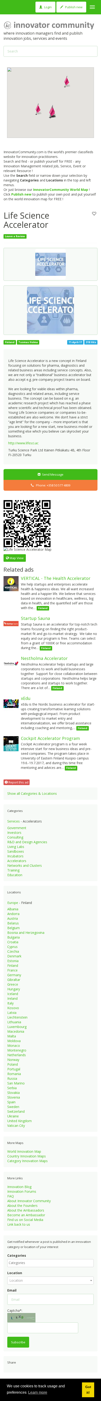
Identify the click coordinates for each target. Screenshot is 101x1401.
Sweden (13, 1106)
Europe (12, 902)
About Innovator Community (29, 1201)
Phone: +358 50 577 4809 (52, 485)
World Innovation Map (24, 1151)
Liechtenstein (17, 1017)
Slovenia (13, 1097)
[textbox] (52, 1262)
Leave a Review (15, 236)
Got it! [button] (88, 1389)
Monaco (13, 1045)
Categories (16, 1255)
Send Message (52, 474)
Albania (12, 909)
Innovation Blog (19, 1186)
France (12, 970)
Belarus (13, 923)
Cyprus (12, 946)
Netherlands (16, 1055)
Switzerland (16, 1111)
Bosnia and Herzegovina (25, 932)
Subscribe (18, 1342)
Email (11, 1290)
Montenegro (16, 1050)
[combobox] (50, 1263)
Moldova (14, 1041)
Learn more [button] (37, 1392)
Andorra (13, 913)
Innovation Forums (21, 1191)
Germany (14, 975)
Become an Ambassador (26, 1215)
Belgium (13, 928)
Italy (10, 1003)
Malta (11, 1036)
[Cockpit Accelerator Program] (11, 743)
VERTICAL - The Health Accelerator (55, 578)
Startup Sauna (35, 618)
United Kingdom (19, 1121)
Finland (12, 965)
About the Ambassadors (25, 1210)
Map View (16, 558)
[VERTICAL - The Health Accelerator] (11, 583)
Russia (12, 1078)
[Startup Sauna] (11, 623)
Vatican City (16, 1125)
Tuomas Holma (28, 342)
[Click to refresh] (21, 1317)
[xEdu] (11, 703)
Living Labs (15, 846)
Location (14, 1273)
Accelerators (16, 861)
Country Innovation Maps (26, 1156)
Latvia (11, 1012)
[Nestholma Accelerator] (11, 663)
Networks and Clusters (24, 865)
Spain (11, 1102)
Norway (13, 1059)
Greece (12, 984)
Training (13, 870)
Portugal (13, 1069)
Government (16, 828)
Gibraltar (13, 979)
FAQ (10, 1196)
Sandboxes (15, 851)
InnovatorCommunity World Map (60, 189)
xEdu (26, 698)
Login (47, 7)
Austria (12, 918)
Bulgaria (13, 937)
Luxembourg (17, 1026)
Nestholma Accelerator (44, 658)
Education (14, 875)
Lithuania (14, 1022)
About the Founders (22, 1205)
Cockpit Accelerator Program (50, 738)
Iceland (12, 994)
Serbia (12, 1088)
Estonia (13, 961)
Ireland (12, 998)
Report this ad (18, 782)
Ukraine (13, 1116)
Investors (14, 832)
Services (13, 821)
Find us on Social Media (25, 1219)
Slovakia (13, 1092)
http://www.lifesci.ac (23, 443)
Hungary (13, 989)
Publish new (73, 7)
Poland (12, 1064)
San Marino (16, 1083)
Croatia (12, 942)
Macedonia (15, 1031)
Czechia (13, 951)
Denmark (14, 956)
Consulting (15, 837)
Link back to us (18, 1224)
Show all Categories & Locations (32, 793)
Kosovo (13, 1008)
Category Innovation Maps (27, 1161)
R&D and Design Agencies (27, 842)
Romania (14, 1074)
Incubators (15, 856)
